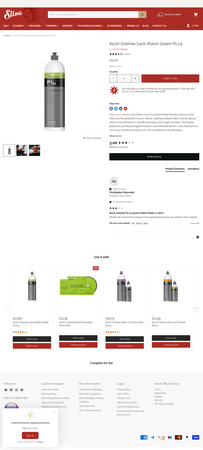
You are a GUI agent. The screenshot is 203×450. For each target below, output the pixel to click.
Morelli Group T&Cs (127, 402)
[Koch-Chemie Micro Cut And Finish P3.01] (125, 286)
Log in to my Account (52, 402)
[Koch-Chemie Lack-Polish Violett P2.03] (32, 286)
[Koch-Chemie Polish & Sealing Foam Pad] (78, 286)
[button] (154, 54)
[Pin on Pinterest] (125, 108)
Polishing (35, 26)
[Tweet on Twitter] (116, 108)
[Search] (142, 14)
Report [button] (139, 223)
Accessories (114, 26)
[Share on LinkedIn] (120, 108)
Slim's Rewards (87, 406)
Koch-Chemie (121, 114)
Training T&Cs (124, 398)
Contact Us (159, 26)
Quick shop (32, 339)
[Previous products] (7, 308)
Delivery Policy (49, 394)
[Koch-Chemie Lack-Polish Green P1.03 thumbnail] (9, 150)
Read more (115, 135)
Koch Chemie (120, 49)
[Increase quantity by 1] (135, 78)
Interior (67, 26)
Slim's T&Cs (123, 394)
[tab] (175, 169)
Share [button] (145, 223)
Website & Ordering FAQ (53, 406)
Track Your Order (50, 389)
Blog (146, 26)
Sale (6, 26)
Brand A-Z (133, 26)
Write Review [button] (154, 156)
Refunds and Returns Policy (55, 398)
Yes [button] (133, 223)
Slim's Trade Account (90, 410)
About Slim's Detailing (90, 389)
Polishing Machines (90, 26)
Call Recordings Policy (128, 406)
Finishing (52, 26)
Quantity (113, 72)
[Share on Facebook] (111, 108)
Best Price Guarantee (90, 394)
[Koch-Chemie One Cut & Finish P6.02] (171, 286)
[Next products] (196, 308)
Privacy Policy (124, 389)
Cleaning (18, 26)
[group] (154, 142)
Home (7, 35)
